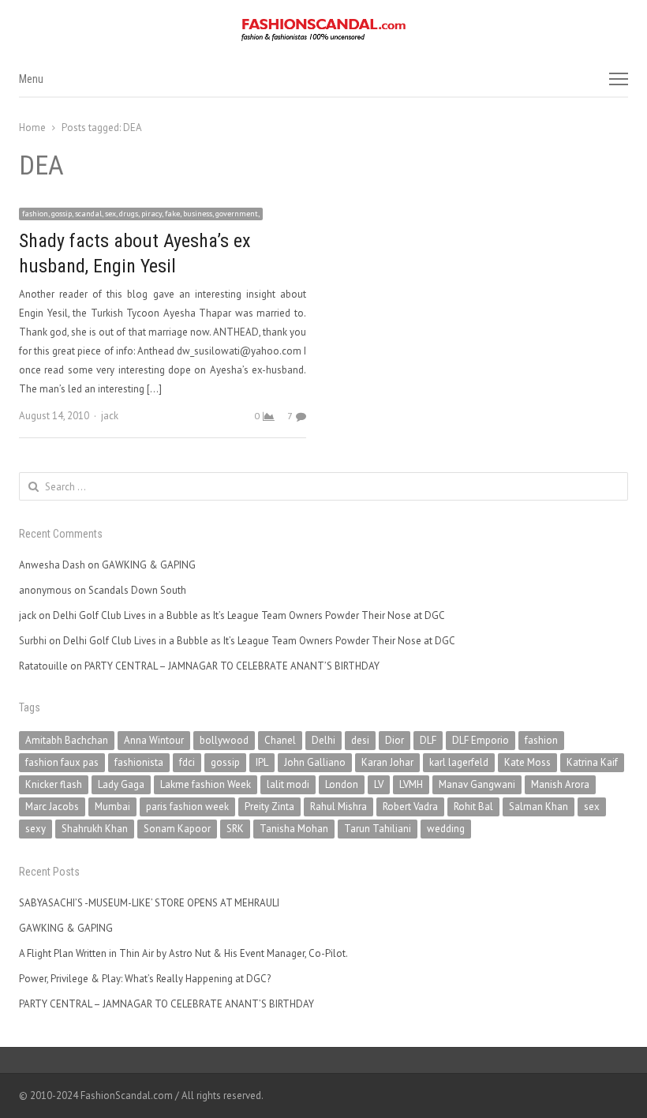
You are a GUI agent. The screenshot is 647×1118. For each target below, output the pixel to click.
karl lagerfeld (458, 762)
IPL (262, 762)
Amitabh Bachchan (66, 740)
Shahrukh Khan (95, 828)
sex (592, 806)
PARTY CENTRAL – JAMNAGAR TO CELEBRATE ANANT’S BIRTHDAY (232, 666)
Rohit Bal (473, 806)
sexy (35, 828)
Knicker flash (53, 784)
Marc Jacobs (52, 806)
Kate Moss (527, 762)
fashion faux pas (62, 762)
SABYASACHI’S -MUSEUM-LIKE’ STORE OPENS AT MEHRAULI (149, 903)
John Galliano (315, 762)
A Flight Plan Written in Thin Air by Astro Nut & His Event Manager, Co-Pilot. (183, 953)
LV (378, 784)
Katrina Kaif (592, 762)
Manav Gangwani (477, 784)
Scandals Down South (137, 590)
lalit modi (288, 784)
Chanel (280, 740)
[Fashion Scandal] (323, 30)
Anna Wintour (154, 740)
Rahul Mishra (338, 806)
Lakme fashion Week (205, 784)
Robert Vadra (410, 806)
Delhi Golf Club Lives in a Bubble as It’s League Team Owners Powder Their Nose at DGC (249, 615)
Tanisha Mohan (294, 828)
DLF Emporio (480, 740)
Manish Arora (560, 784)
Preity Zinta (269, 806)
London (341, 784)
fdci (187, 762)
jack (109, 415)
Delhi (323, 740)
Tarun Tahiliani (377, 828)
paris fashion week (187, 806)
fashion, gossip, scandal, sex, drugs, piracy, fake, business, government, (141, 213)
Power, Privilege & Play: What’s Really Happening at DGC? (145, 978)
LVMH (411, 784)
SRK (235, 828)
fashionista (138, 762)
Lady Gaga (121, 784)
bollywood (224, 740)
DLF (428, 740)
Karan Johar (387, 762)
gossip (225, 762)
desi (360, 740)
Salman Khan (538, 806)
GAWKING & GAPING (149, 565)
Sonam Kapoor (177, 828)
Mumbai (112, 806)
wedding (446, 828)
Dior (394, 740)
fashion (541, 740)
